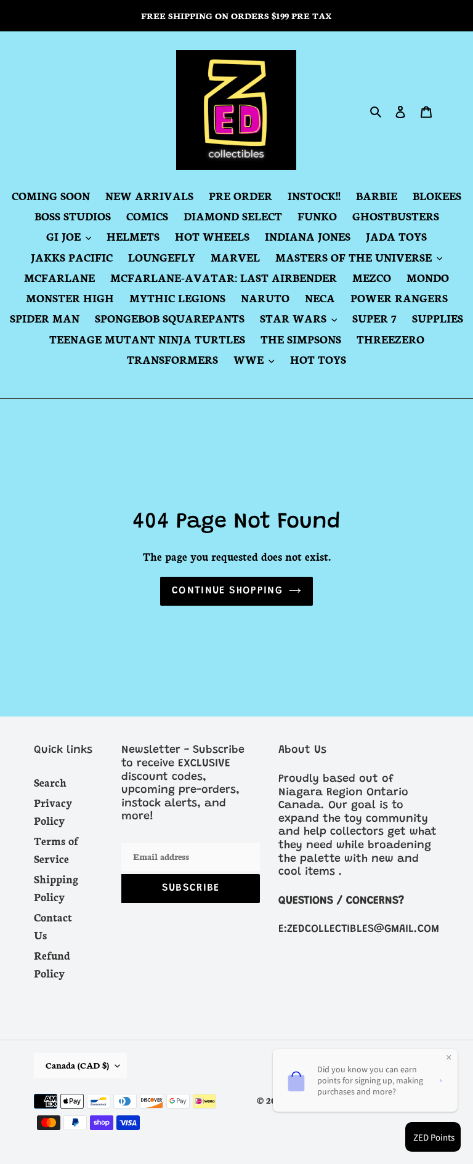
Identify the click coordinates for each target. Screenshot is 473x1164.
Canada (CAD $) (77, 1065)
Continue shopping (227, 591)
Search (50, 781)
